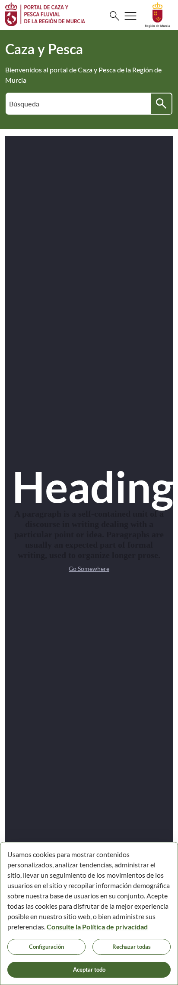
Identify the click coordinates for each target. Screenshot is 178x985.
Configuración (46, 946)
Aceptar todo (89, 969)
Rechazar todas (131, 946)
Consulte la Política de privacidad (97, 927)
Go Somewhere (89, 568)
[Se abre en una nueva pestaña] (157, 14)
